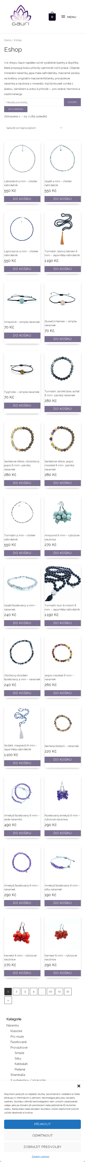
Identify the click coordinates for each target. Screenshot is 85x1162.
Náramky (12, 1025)
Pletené (20, 1069)
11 (59, 991)
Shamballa (18, 1074)
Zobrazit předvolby (42, 1147)
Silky (18, 1058)
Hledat (72, 102)
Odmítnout (42, 1135)
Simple (19, 1053)
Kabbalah (21, 1064)
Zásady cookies (40, 1156)
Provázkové (19, 1047)
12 (67, 991)
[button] (79, 1086)
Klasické (16, 1031)
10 (50, 991)
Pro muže (17, 1036)
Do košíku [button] (22, 199)
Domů (7, 40)
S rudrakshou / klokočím (28, 1080)
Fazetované (19, 1042)
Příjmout (42, 1124)
